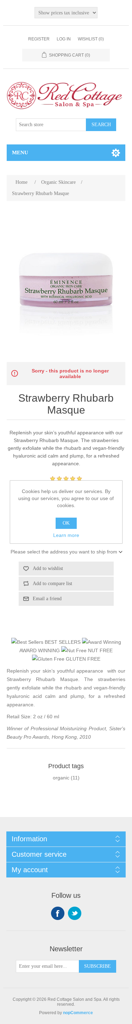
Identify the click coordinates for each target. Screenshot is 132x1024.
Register (39, 39)
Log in (64, 39)
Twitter (74, 913)
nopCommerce (78, 1012)
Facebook (57, 913)
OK (66, 523)
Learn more (66, 535)
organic (61, 777)
